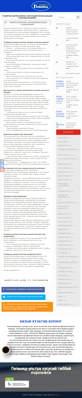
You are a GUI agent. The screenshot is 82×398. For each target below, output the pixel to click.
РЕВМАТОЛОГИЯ (64, 245)
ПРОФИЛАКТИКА (64, 233)
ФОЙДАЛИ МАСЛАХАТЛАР (68, 287)
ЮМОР (60, 296)
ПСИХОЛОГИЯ (63, 241)
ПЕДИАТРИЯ (62, 229)
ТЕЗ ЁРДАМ (62, 253)
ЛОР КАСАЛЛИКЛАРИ (66, 202)
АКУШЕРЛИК (63, 138)
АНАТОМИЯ (62, 141)
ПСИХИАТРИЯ (63, 237)
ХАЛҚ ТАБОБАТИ (64, 304)
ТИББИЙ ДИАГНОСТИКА (67, 262)
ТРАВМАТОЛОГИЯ (65, 272)
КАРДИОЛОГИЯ (64, 191)
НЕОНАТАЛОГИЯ (64, 218)
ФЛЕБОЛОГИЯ (63, 283)
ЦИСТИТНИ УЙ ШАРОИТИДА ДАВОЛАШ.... (71, 125)
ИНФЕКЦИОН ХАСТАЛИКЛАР (63, 185)
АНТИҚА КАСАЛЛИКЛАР (67, 149)
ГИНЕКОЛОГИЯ (64, 172)
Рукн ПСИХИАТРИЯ (40, 280)
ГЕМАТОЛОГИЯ (64, 164)
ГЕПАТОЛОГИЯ (63, 168)
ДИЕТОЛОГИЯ (63, 180)
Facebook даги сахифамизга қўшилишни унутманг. (24, 289)
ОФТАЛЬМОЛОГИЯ (65, 225)
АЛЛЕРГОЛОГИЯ (64, 155)
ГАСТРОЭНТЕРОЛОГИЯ (67, 159)
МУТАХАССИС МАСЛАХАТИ (63, 207)
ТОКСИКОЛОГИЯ (64, 268)
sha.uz (57, 395)
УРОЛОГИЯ (62, 275)
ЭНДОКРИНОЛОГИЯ (65, 293)
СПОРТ (60, 300)
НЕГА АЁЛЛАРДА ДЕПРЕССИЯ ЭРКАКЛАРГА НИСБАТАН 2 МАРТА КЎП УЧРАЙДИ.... (73, 49)
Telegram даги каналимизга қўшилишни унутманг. (25, 297)
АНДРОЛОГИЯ (63, 145)
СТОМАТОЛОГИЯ (64, 249)
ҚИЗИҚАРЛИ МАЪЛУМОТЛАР (64, 196)
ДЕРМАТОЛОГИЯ (64, 176)
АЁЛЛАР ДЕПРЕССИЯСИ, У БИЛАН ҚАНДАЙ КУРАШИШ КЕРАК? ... (72, 32)
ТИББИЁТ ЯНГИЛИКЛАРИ (68, 257)
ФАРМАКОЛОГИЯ (64, 279)
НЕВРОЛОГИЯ (63, 214)
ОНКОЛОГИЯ (63, 222)
